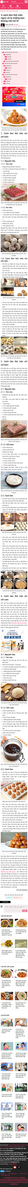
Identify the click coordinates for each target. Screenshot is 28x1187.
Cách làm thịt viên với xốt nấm (10, 52)
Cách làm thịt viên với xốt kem (10, 63)
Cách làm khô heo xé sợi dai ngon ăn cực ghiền (21, 931)
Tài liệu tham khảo (23, 26)
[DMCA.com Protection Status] (6, 1172)
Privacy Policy (23, 1173)
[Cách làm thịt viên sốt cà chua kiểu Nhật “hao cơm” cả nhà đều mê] (21, 973)
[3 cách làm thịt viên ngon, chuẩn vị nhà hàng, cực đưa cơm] (7, 996)
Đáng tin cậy (18, 897)
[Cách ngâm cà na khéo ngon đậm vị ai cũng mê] (7, 943)
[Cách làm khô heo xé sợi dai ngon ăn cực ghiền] (21, 923)
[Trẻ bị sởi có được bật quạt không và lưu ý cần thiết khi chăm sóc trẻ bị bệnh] (21, 1022)
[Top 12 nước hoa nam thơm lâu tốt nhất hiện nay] (21, 1067)
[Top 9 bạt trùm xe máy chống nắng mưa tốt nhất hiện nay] (7, 1067)
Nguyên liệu (7, 54)
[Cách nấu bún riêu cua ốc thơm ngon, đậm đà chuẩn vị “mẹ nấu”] (7, 923)
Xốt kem (7, 70)
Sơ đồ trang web (5, 1175)
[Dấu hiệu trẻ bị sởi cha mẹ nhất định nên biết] (21, 1127)
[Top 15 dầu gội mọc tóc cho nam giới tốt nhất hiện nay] (7, 1127)
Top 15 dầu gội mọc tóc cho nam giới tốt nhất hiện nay (7, 1136)
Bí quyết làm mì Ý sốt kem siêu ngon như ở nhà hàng (21, 1005)
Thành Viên (17, 7)
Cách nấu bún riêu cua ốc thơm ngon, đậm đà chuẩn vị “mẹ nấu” (7, 932)
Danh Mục (3, 7)
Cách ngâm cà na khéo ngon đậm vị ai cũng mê (7, 952)
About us (3, 1173)
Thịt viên (8, 56)
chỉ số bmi (22, 1146)
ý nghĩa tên (15, 1146)
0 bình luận (5, 902)
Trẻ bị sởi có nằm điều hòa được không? (7, 1031)
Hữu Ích (9, 897)
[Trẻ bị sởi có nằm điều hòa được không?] (7, 1022)
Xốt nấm (8, 59)
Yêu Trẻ (6, 2)
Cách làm (7, 72)
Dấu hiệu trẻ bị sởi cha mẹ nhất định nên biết (21, 1135)
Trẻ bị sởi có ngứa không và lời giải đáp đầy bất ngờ (21, 1054)
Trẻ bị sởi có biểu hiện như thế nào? (7, 1095)
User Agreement (12, 1173)
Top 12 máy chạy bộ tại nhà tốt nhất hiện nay (21, 1096)
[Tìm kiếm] (26, 1)
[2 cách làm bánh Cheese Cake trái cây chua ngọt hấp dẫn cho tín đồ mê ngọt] (21, 943)
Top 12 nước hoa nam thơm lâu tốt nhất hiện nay (21, 1075)
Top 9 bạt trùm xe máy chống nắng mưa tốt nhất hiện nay (6, 1076)
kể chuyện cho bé (7, 1146)
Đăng (24, 910)
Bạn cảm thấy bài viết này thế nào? (14, 895)
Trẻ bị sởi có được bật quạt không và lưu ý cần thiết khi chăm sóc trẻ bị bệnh (20, 1033)
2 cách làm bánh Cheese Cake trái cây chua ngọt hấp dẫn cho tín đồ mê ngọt (21, 954)
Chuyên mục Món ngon (8, 871)
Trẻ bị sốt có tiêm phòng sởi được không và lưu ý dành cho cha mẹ (7, 1055)
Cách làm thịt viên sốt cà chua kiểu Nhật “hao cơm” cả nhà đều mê (21, 983)
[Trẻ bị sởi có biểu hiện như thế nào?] (7, 1087)
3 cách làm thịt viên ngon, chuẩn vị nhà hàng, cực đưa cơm (7, 1005)
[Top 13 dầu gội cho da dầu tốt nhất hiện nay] (21, 1106)
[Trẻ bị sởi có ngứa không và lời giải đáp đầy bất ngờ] (21, 1046)
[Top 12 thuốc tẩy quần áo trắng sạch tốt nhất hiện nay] (7, 1106)
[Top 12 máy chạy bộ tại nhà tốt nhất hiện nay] (21, 1087)
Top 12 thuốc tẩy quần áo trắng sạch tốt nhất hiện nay (7, 1116)
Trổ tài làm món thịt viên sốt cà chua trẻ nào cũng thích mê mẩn (6, 984)
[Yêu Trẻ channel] (15, 1169)
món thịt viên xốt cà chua (19, 623)
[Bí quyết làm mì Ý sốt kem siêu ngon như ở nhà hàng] (21, 996)
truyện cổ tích (12, 1145)
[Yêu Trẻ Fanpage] (19, 1169)
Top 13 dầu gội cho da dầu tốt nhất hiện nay (20, 1115)
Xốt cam (7, 81)
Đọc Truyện (10, 7)
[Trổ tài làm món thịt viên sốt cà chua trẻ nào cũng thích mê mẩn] (7, 973)
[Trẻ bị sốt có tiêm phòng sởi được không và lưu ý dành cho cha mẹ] (7, 1046)
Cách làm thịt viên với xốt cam (10, 74)
